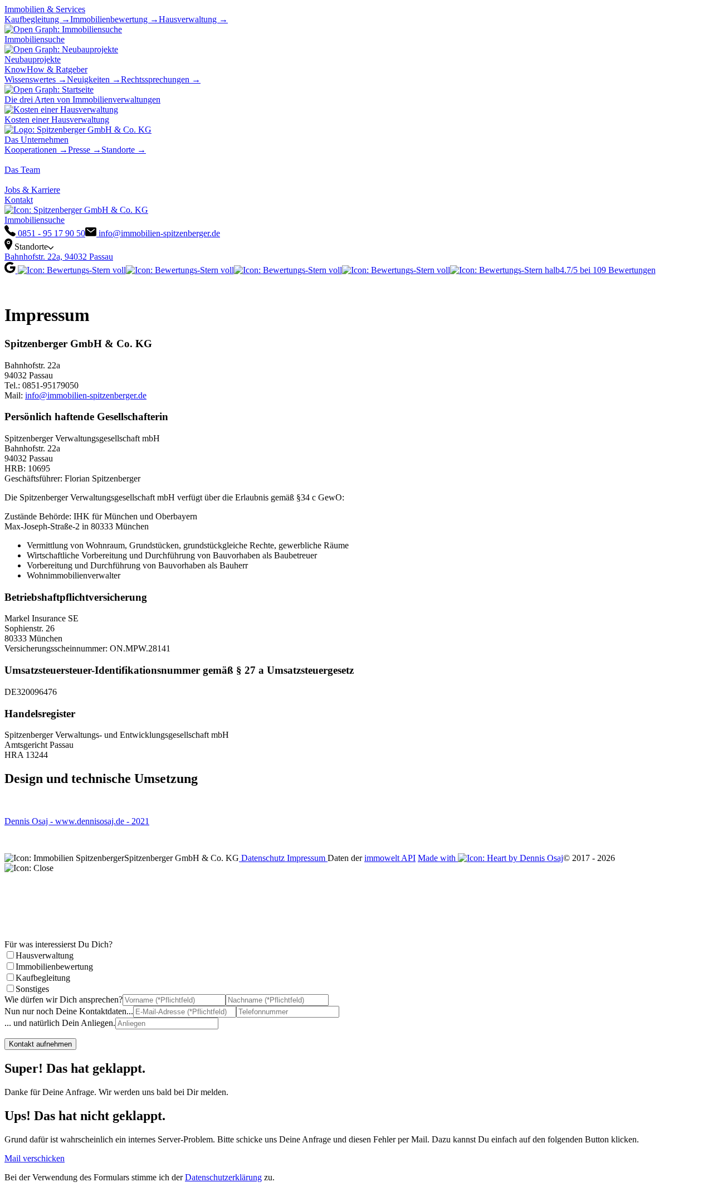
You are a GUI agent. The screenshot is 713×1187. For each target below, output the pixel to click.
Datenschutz (263, 858)
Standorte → (123, 149)
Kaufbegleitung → (37, 19)
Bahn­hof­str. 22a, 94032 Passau (58, 256)
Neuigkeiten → (94, 79)
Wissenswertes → (35, 79)
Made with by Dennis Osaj (490, 858)
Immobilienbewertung (54, 966)
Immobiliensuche (34, 220)
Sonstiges (32, 989)
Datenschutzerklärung (223, 1177)
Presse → (84, 149)
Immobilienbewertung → (114, 19)
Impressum (307, 858)
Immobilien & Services (44, 9)
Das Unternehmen (36, 139)
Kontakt (18, 200)
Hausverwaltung (45, 955)
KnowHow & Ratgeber (45, 69)
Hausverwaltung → (193, 19)
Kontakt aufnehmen (40, 1044)
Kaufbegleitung (43, 977)
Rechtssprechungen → (161, 79)
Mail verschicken (34, 1158)
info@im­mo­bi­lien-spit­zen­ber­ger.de (85, 395)
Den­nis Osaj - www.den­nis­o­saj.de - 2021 (76, 821)
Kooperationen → (36, 149)
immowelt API (390, 858)
